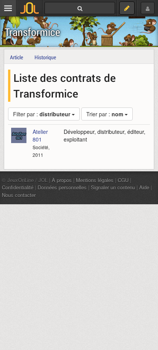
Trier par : (104, 114)
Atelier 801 (40, 135)
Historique (45, 57)
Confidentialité (17, 187)
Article (16, 57)
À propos (62, 180)
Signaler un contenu (113, 187)
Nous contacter (19, 195)
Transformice (32, 32)
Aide (144, 187)
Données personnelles (62, 187)
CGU (123, 180)
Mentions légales (95, 180)
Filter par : (41, 114)
